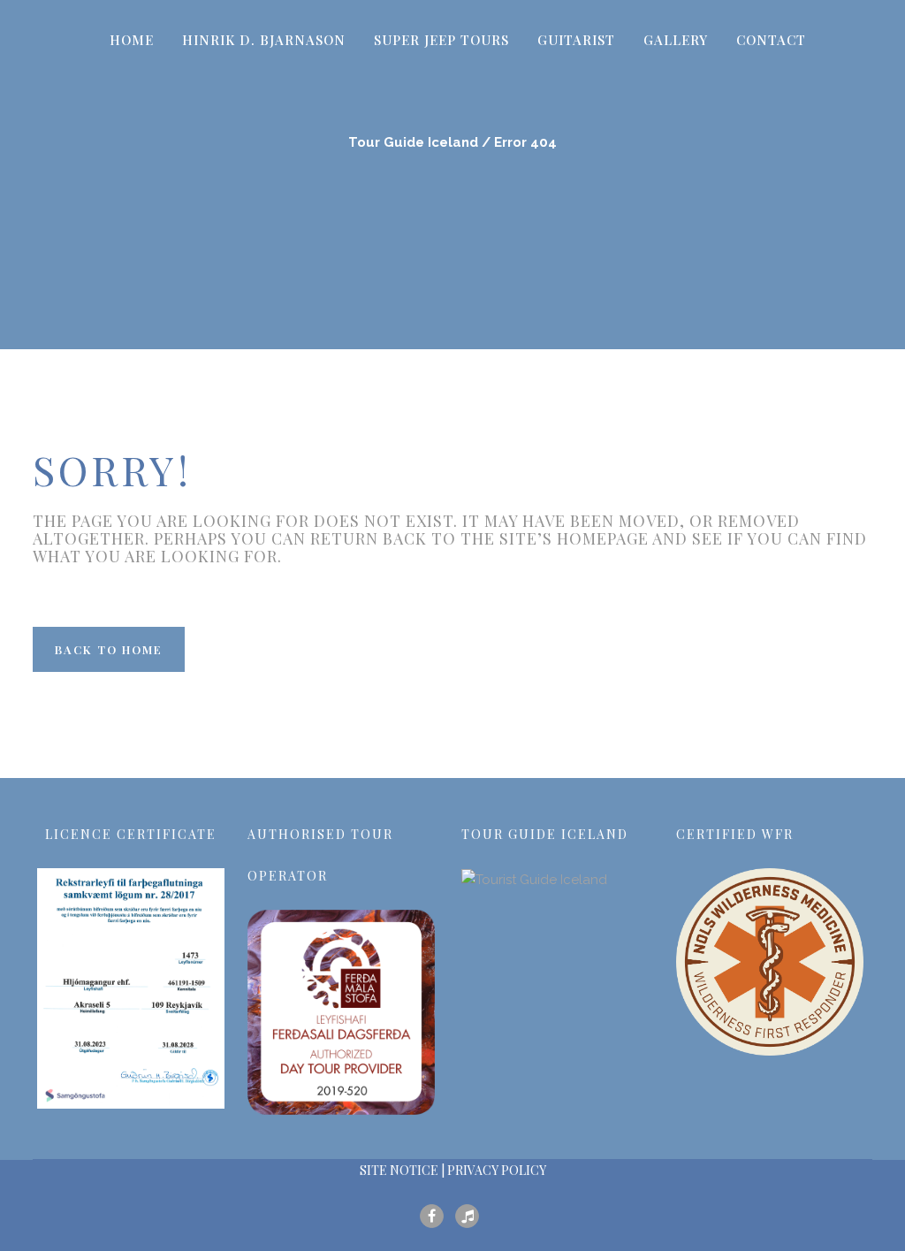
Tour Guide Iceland (413, 142)
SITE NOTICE (399, 1170)
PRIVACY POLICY (496, 1170)
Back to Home (109, 649)
